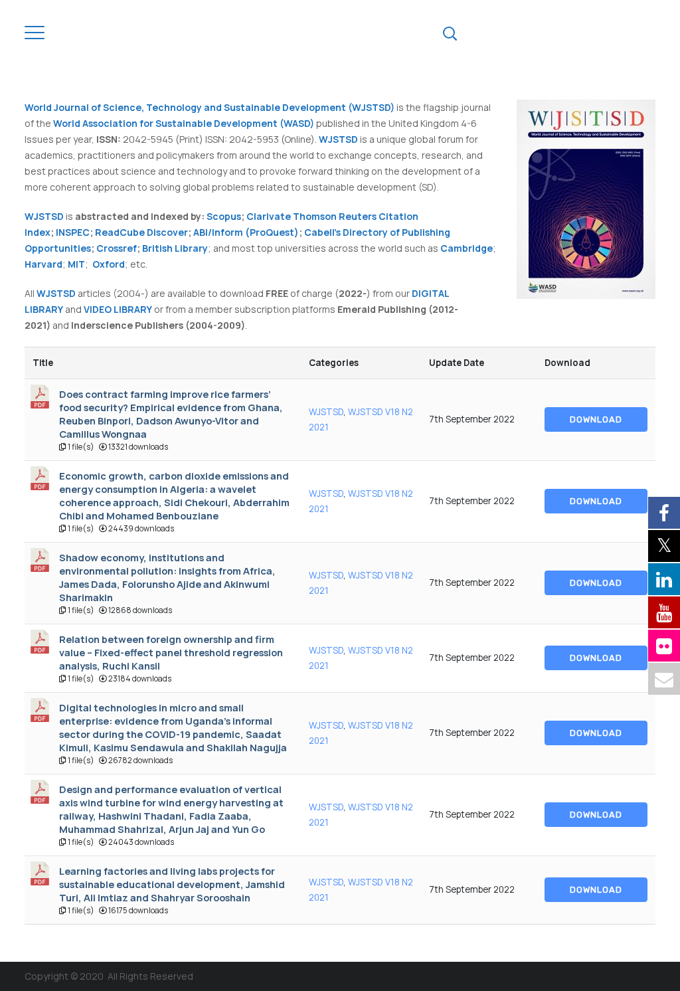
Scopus (224, 216)
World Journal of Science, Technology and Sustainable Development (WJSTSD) (209, 107)
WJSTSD (326, 412)
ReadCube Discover (141, 232)
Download (596, 419)
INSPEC (73, 232)
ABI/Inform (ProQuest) (246, 232)
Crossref (116, 248)
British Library (175, 248)
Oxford (108, 264)
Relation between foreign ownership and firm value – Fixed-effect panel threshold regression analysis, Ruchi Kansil (171, 652)
